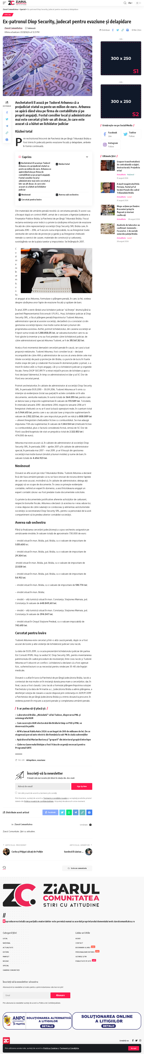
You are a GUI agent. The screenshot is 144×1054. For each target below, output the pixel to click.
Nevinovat (26, 194)
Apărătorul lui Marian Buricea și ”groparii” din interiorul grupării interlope (54, 739)
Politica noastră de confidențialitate (39, 801)
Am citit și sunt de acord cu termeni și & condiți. (37, 793)
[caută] (125, 3)
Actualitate (121, 174)
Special (7, 15)
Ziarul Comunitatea (13, 28)
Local (129, 197)
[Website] (90, 825)
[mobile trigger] (5, 3)
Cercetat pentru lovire (31, 199)
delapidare (31, 760)
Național (130, 174)
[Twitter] (131, 134)
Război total (64, 164)
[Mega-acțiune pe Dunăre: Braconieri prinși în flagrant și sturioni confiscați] (108, 210)
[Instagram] (111, 145)
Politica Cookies (50, 1048)
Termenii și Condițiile (69, 1048)
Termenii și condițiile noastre (55, 798)
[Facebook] (111, 134)
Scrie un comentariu (79, 868)
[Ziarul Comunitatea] (17, 3)
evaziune (41, 760)
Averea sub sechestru (68, 194)
